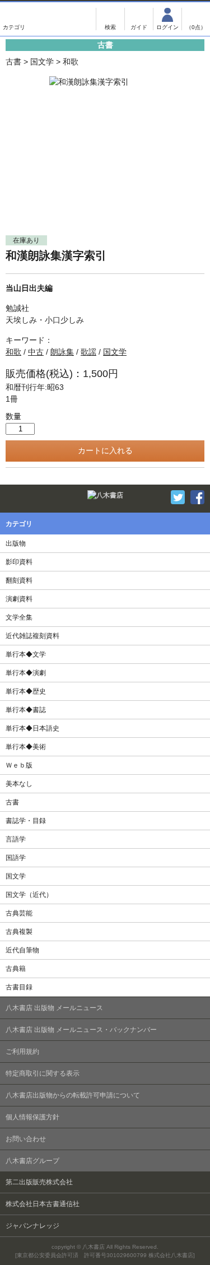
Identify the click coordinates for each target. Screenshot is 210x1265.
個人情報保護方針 (32, 1117)
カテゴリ (14, 19)
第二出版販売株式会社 (39, 1182)
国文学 (42, 61)
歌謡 (88, 351)
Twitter (178, 497)
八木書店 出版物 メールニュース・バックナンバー (81, 1030)
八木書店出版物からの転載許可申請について (73, 1095)
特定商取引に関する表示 (43, 1073)
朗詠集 (62, 351)
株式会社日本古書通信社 (43, 1204)
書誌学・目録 (26, 821)
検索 (110, 19)
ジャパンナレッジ (32, 1226)
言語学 (16, 839)
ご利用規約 (22, 1051)
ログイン (167, 19)
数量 (13, 416)
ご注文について (139, 19)
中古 (36, 351)
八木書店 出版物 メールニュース (54, 1008)
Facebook (197, 497)
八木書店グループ (32, 1161)
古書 (13, 61)
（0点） (196, 27)
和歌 (70, 61)
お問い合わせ (26, 1139)
